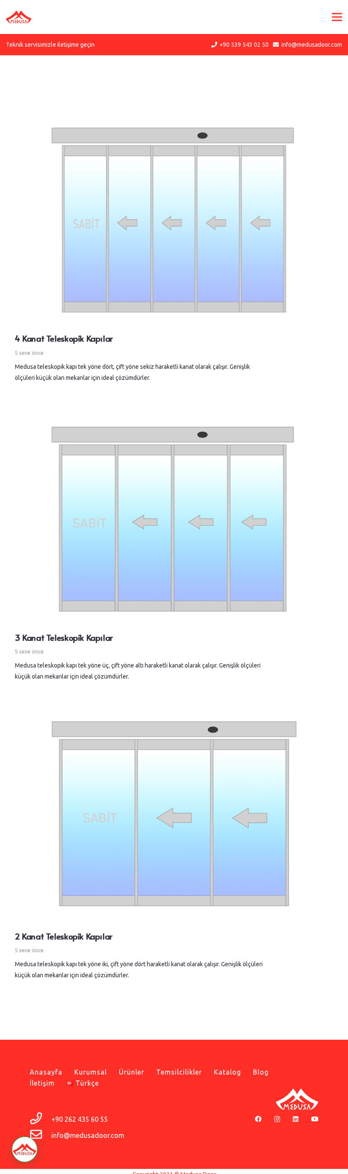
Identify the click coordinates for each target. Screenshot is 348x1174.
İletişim (42, 1083)
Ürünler (131, 1072)
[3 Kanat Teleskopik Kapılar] (174, 418)
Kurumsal (90, 1072)
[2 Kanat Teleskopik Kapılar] (174, 717)
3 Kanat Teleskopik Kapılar (64, 637)
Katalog (227, 1072)
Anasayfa (46, 1072)
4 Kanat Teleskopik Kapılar (64, 338)
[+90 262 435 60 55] (40, 1119)
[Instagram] (277, 1119)
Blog (261, 1072)
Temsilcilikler (179, 1072)
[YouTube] (314, 1119)
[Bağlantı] (18, 17)
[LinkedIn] (295, 1119)
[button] (24, 1149)
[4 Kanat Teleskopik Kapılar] (174, 119)
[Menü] (337, 17)
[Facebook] (258, 1119)
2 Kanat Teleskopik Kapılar (63, 936)
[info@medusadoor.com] (40, 1135)
